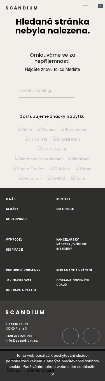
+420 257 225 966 (18, 336)
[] (81, 91)
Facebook (91, 336)
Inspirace (14, 249)
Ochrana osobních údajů (72, 283)
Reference (65, 209)
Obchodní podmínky (23, 270)
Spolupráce (16, 219)
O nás (11, 199)
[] (86, 8)
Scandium (22, 8)
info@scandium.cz (21, 340)
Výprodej (14, 239)
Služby (12, 209)
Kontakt (63, 199)
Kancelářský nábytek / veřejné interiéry (71, 244)
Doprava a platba (21, 290)
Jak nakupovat (19, 280)
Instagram (70, 336)
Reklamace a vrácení (74, 270)
